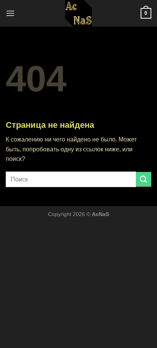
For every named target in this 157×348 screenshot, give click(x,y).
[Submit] (143, 179)
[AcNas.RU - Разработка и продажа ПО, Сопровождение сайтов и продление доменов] (78, 13)
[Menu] (10, 13)
